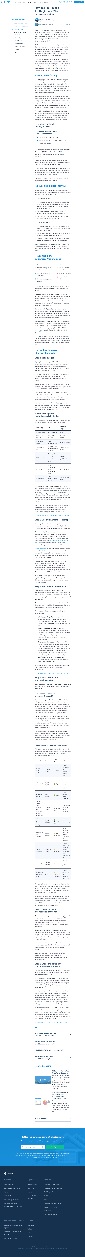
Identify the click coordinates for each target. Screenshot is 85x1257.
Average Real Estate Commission (50, 1209)
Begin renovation (20, 46)
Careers (6, 1192)
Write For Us (8, 1196)
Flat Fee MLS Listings (50, 1214)
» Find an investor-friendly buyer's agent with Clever (51, 673)
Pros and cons (18, 29)
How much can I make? (21, 26)
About (34, 2)
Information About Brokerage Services (58, 1248)
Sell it (17, 49)
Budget (17, 35)
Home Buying (27, 2)
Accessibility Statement (11, 1200)
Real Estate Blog (49, 1192)
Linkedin (30, 1237)
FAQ (15, 52)
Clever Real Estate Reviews (33, 1197)
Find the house (19, 41)
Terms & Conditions (29, 1248)
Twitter (29, 1229)
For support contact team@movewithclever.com (13, 1205)
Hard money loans (40, 548)
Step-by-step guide (20, 32)
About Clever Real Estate (52, 1184)
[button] (33, 1147)
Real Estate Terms (49, 1196)
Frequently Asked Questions (53, 1188)
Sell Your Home (32, 1184)
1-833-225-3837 (9, 1184)
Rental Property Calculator (52, 1203)
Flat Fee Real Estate (10, 1238)
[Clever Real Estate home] (6, 2)
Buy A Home (31, 1188)
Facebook (30, 1225)
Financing (18, 38)
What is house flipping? (21, 23)
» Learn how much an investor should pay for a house (52, 515)
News (46, 1200)
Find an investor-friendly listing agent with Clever (51, 1022)
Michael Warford (45, 19)
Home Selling (17, 2)
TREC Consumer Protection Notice (42, 1248)
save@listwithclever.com (12, 1188)
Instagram (30, 1233)
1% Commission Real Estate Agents (12, 1233)
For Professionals (43, 2)
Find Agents (79, 2)
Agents (29, 1192)
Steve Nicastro (49, 24)
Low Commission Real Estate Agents (13, 1226)
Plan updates (19, 43)
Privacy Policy (21, 1248)
